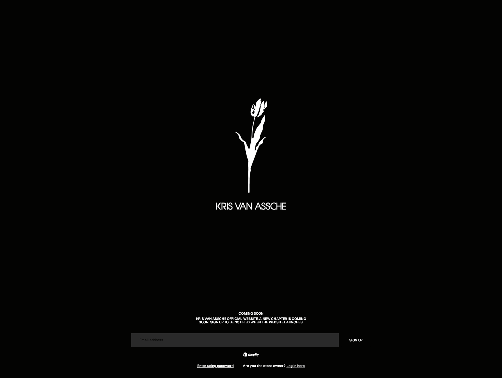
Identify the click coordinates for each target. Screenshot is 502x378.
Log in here (295, 365)
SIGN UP (356, 340)
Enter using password (215, 365)
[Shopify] (251, 354)
